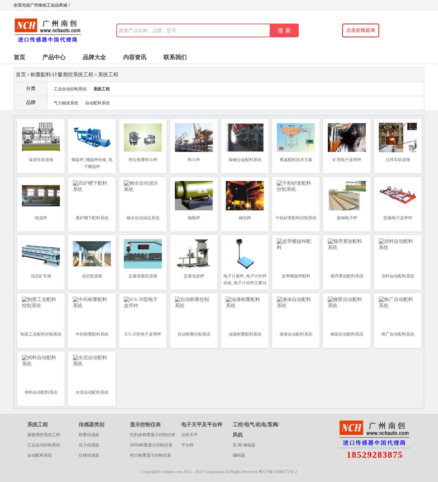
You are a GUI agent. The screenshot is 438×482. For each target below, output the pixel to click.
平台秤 (187, 445)
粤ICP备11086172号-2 (277, 471)
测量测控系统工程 (43, 434)
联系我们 (175, 57)
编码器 (239, 455)
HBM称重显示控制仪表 (151, 445)
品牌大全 (94, 57)
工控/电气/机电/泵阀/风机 (256, 430)
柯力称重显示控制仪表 (150, 455)
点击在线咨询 (360, 30)
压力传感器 (89, 445)
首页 (19, 57)
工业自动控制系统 (70, 89)
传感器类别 (91, 424)
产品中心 (54, 57)
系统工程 (108, 74)
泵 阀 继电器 (244, 445)
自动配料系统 (97, 103)
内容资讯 (134, 57)
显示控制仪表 (145, 424)
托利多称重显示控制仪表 (152, 434)
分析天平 (189, 434)
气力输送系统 (66, 103)
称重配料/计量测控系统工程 (61, 74)
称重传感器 (89, 434)
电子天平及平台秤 (201, 424)
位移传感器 (89, 455)
